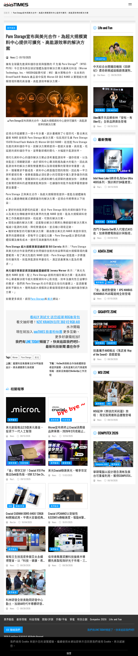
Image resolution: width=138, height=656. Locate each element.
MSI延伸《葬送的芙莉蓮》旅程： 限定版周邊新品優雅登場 (112, 413)
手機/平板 (61, 619)
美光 (50, 298)
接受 (69, 653)
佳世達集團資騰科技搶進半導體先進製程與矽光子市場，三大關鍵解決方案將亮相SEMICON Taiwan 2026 (67, 558)
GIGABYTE (111, 343)
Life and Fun (105, 27)
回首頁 (7, 12)
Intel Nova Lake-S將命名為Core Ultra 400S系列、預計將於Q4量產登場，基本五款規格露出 (113, 180)
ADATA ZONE (105, 251)
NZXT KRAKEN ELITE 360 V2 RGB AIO (58, 321)
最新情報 (55, 419)
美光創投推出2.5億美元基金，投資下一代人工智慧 (24, 429)
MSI (109, 403)
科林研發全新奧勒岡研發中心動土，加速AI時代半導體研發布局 (25, 601)
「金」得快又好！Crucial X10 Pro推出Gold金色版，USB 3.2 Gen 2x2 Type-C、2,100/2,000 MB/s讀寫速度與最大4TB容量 (25, 472)
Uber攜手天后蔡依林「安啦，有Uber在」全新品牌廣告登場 (112, 119)
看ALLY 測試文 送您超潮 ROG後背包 (55, 316)
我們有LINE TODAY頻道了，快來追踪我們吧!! (110, 629)
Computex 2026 (102, 464)
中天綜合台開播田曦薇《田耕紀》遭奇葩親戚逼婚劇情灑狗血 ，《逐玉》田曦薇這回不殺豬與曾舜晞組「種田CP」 (113, 68)
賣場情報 (66, 462)
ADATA (110, 282)
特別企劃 (82, 619)
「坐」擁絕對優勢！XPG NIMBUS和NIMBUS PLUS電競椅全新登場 (112, 292)
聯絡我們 (15, 629)
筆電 (72, 619)
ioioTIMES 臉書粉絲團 (48, 331)
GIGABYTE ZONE (107, 311)
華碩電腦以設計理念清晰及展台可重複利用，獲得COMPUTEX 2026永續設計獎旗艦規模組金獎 (113, 473)
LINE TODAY (33, 341)
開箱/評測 (20, 506)
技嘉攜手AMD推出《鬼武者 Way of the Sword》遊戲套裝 (112, 352)
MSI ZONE (103, 372)
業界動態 (11, 27)
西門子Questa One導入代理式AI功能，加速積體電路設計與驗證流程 (112, 231)
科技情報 (66, 419)
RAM (10, 506)
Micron (15, 357)
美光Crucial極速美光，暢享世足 (67, 470)
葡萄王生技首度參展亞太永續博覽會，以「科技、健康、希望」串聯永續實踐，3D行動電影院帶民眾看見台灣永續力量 (24, 558)
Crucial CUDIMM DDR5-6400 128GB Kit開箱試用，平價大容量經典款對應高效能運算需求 (24, 515)
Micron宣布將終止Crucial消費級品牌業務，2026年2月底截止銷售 (67, 429)
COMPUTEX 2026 (108, 432)
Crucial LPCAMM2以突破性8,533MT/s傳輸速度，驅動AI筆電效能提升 (67, 515)
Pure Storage (37, 298)
